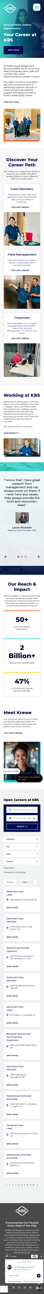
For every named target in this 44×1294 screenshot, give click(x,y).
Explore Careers (20, 207)
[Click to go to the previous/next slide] (18, 557)
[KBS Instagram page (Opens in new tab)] (25, 1288)
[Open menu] (36, 7)
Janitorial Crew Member (15, 920)
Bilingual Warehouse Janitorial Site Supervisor (18, 1037)
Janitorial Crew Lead (15, 893)
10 (33, 1185)
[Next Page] (38, 1185)
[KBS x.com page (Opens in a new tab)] (19, 1288)
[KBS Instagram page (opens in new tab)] (30, 1288)
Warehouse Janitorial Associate (18, 1097)
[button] (6, 557)
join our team (11, 102)
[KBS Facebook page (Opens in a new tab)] (13, 1288)
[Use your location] (34, 818)
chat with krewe (13, 733)
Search (20, 827)
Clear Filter (9, 868)
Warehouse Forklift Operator (17, 949)
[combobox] (22, 818)
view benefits (11, 433)
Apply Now (13, 50)
